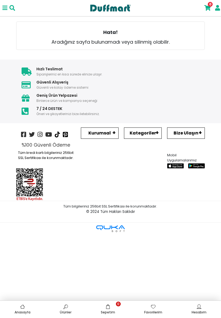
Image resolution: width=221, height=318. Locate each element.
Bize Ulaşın (186, 133)
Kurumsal (99, 133)
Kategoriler (143, 133)
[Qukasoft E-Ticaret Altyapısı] (110, 228)
